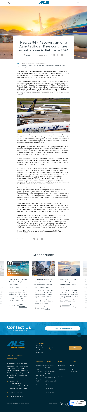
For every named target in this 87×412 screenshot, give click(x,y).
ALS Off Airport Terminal (50, 372)
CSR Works (40, 375)
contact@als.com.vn (17, 396)
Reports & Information (62, 378)
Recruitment (62, 373)
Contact (39, 385)
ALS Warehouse (50, 377)
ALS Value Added (50, 392)
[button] (77, 403)
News (23, 63)
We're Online (79, 404)
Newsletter (61, 365)
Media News (62, 369)
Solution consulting (73, 370)
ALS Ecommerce (50, 385)
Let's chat (80, 401)
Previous (2, 289)
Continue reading (22, 305)
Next (85, 289)
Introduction (40, 365)
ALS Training (49, 388)
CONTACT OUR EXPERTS (63, 328)
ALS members (39, 370)
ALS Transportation (51, 381)
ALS (43, 3)
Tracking (72, 365)
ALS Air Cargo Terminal (49, 366)
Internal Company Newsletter (37, 63)
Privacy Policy (38, 380)
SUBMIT (76, 348)
